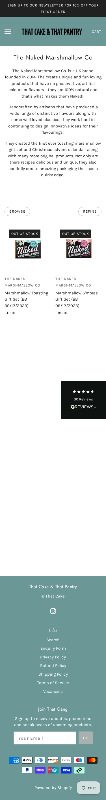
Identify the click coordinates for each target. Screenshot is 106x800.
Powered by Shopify (53, 787)
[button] (83, 400)
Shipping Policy (53, 674)
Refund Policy (53, 665)
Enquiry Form (53, 648)
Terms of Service (53, 682)
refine (90, 211)
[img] (53, 610)
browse (17, 211)
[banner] (51, 31)
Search (53, 639)
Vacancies (53, 691)
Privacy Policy (53, 657)
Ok (85, 738)
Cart (96, 31)
